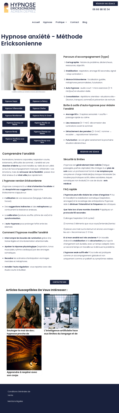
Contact (74, 22)
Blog (85, 22)
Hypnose (47, 22)
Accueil (36, 22)
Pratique (60, 22)
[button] (61, 22)
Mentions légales (15, 401)
